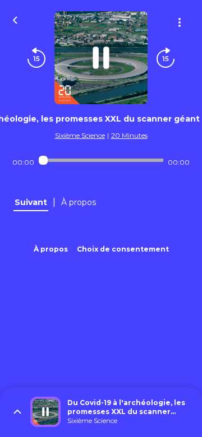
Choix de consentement (123, 249)
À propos (51, 249)
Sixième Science (80, 135)
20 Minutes (129, 135)
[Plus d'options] (179, 22)
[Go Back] (15, 19)
